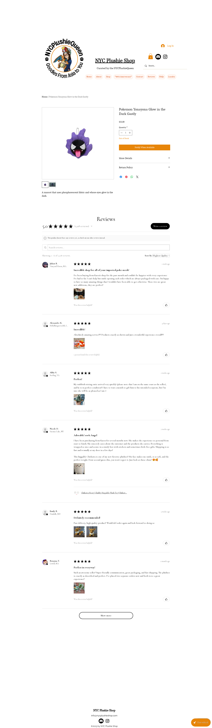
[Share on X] (137, 177)
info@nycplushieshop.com (104, 715)
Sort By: (148, 255)
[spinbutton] (125, 132)
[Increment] (130, 132)
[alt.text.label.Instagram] (107, 720)
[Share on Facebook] (121, 177)
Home (44, 96)
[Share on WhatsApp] (132, 177)
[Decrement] (121, 132)
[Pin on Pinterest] (126, 177)
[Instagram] (165, 57)
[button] (108, 77)
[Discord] (158, 57)
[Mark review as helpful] (166, 305)
